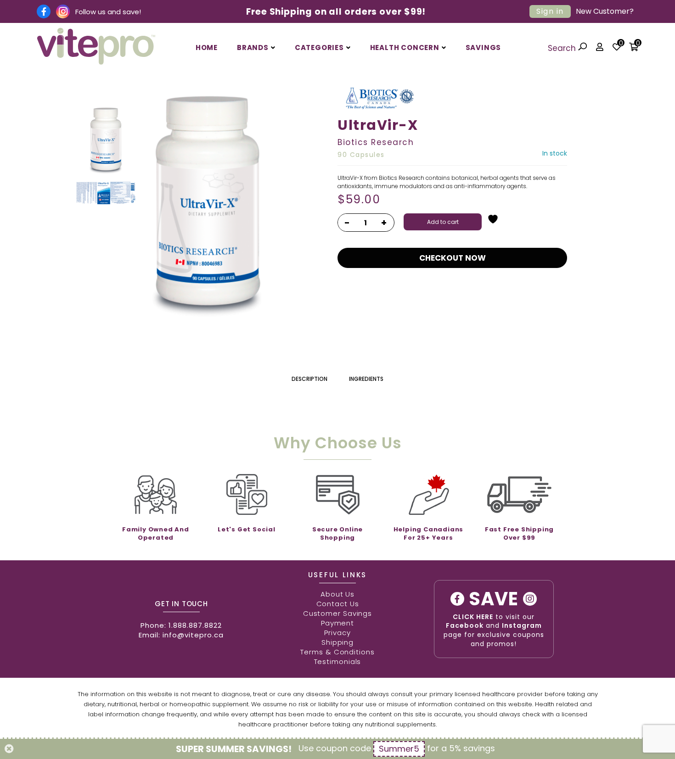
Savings (483, 47)
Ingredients (366, 379)
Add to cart (443, 222)
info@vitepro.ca (193, 635)
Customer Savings (337, 613)
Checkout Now (452, 257)
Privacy (337, 632)
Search (563, 48)
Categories (319, 47)
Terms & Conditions (337, 652)
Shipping (337, 642)
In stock (554, 153)
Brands (253, 47)
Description (309, 379)
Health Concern (404, 47)
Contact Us (337, 603)
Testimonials (337, 661)
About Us (337, 594)
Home (207, 47)
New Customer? (605, 11)
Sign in (550, 11)
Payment (337, 623)
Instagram (522, 625)
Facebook (465, 625)
